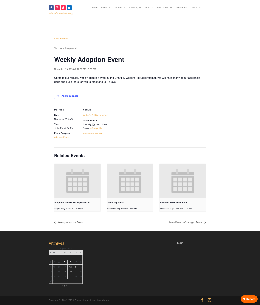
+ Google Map (96, 128)
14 (76, 266)
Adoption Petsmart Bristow (173, 202)
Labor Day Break (115, 202)
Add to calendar (70, 95)
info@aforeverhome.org (61, 13)
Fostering (133, 7)
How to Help (163, 7)
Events (104, 7)
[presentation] (77, 181)
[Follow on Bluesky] (69, 7)
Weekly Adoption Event (70, 222)
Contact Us (196, 7)
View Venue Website (92, 133)
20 (70, 271)
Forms (147, 7)
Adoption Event (61, 137)
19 (64, 271)
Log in (180, 242)
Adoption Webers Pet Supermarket (72, 202)
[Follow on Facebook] (51, 7)
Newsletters (181, 7)
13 (70, 266)
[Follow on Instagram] (57, 7)
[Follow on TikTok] (63, 7)
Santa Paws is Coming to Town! (185, 222)
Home (95, 7)
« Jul (64, 285)
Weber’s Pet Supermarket (95, 114)
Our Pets (118, 7)
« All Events (61, 38)
